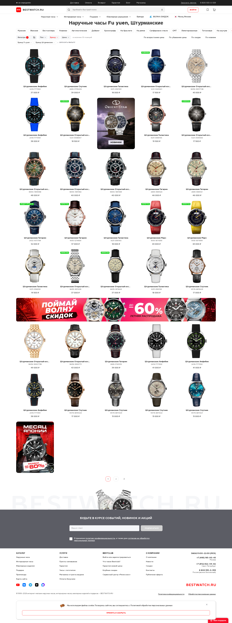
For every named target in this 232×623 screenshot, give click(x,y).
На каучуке (222, 31)
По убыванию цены (178, 37)
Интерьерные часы (72, 17)
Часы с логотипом (67, 570)
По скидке (196, 37)
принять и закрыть (116, 613)
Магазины (141, 3)
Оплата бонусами (67, 579)
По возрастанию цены (154, 37)
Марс (156, 239)
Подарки (94, 17)
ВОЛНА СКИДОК (161, 17)
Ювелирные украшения (117, 17)
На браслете (126, 31)
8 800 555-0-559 (208, 3)
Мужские (22, 31)
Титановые (207, 31)
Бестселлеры (49, 31)
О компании (151, 557)
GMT (175, 31)
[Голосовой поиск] (162, 10)
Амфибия (35, 88)
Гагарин (156, 190)
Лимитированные (189, 31)
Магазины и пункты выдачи (71, 575)
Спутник (75, 88)
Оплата (88, 3)
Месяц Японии (184, 17)
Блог (128, 3)
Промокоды (21, 575)
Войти (193, 10)
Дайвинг (96, 31)
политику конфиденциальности (100, 538)
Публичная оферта (154, 575)
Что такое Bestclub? (111, 561)
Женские (34, 31)
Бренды (140, 17)
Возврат (102, 3)
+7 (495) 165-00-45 (206, 558)
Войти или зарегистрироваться (117, 557)
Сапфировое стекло (159, 31)
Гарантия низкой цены (112, 566)
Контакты (150, 570)
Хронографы (110, 31)
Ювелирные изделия (25, 566)
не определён (24, 3)
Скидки (149, 566)
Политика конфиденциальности (171, 594)
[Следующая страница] (124, 479)
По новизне (210, 37)
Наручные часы (48, 17)
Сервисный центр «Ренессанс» (116, 575)
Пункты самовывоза (68, 561)
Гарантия (116, 3)
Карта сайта (21, 579)
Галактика (116, 88)
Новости (149, 561)
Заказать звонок (188, 3)
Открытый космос (156, 88)
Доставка (74, 3)
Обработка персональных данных (202, 594)
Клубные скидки (110, 570)
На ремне (141, 31)
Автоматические (79, 31)
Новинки (63, 31)
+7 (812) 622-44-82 (206, 564)
